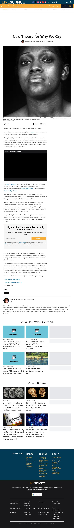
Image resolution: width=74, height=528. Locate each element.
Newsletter (44, 124)
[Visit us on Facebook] (33, 2)
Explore (58, 6)
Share (7, 124)
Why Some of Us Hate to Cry (13, 282)
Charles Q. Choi (30, 41)
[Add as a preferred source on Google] (37, 494)
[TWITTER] (12, 301)
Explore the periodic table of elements (43, 470)
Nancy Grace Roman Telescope (41, 9)
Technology (51, 6)
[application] (25, 165)
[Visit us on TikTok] (45, 2)
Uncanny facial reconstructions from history (43, 475)
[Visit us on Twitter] (35, 2)
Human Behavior (36, 33)
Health (22, 6)
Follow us (36, 124)
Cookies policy (29, 508)
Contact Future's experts (27, 503)
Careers (13, 512)
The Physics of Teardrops (12, 279)
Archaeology (15, 6)
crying (32, 132)
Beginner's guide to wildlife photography (56, 462)
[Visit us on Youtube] (40, 2)
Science (29, 6)
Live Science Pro (66, 9)
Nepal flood (14, 9)
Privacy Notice (8, 243)
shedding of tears (11, 184)
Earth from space (30, 461)
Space (43, 6)
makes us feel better (27, 188)
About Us (41, 502)
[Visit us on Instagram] (38, 2)
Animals (7, 6)
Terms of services (22, 242)
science (6, 292)
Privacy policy (15, 508)
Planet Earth (36, 6)
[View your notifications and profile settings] (66, 2)
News (51, 41)
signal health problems (10, 191)
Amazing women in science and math (43, 465)
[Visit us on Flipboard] (43, 2)
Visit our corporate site (40, 489)
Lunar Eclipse (25, 9)
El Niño (55, 9)
